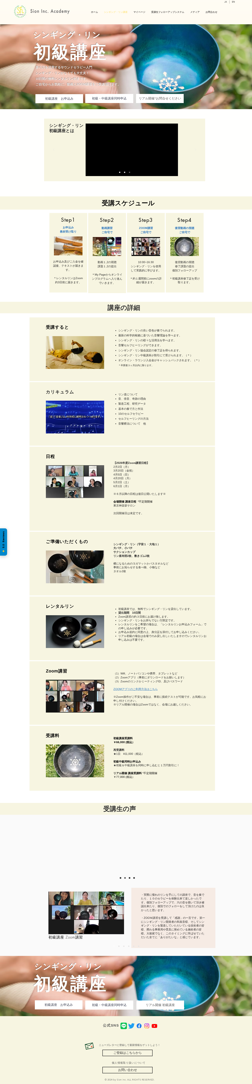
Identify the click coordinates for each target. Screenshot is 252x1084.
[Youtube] (154, 1026)
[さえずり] (131, 1026)
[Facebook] (139, 1026)
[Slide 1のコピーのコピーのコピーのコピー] (138, 946)
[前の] (54, 150)
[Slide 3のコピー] (124, 172)
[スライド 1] (120, 878)
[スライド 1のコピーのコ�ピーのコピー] (134, 878)
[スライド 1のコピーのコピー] (129, 878)
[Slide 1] (119, 172)
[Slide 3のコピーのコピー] (129, 172)
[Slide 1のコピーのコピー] (128, 946)
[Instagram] (147, 1026)
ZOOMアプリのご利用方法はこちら (135, 689)
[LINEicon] (123, 1026)
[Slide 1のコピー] (114, 946)
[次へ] (195, 150)
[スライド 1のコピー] (125, 878)
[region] (173, 916)
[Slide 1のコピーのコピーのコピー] (133, 946)
